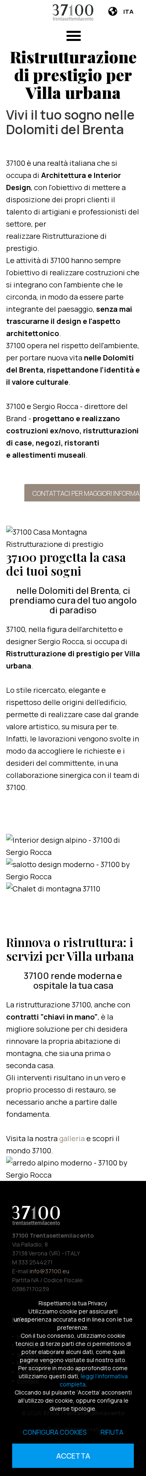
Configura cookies (55, 1432)
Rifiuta (112, 1432)
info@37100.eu (49, 1271)
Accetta (73, 1456)
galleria (72, 1138)
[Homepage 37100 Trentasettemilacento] (73, 12)
